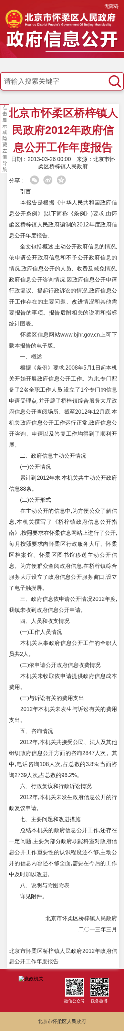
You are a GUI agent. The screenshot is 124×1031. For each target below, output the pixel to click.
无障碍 (111, 6)
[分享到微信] (34, 180)
